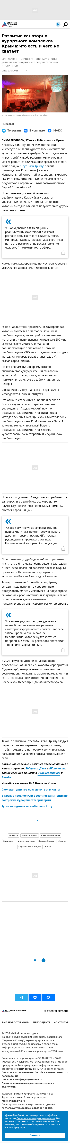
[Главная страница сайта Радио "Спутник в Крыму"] (9, 24)
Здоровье (8, 841)
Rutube (6, 777)
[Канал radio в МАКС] (48, 997)
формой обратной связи (36, 1108)
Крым (48, 846)
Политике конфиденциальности (35, 1119)
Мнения (62, 841)
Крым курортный (26, 841)
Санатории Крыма (50, 835)
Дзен (43, 769)
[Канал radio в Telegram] (21, 997)
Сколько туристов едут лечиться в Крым (31, 790)
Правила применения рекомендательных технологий (28, 1085)
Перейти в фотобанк (39, 115)
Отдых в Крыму (46, 841)
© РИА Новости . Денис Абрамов (15, 115)
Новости (13, 835)
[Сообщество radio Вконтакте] (35, 997)
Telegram (32, 769)
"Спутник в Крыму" (32, 166)
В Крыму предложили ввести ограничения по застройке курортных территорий (35, 798)
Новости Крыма (30, 835)
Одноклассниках (49, 773)
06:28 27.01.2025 (10, 70)
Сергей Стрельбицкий (30, 846)
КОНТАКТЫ (61, 1023)
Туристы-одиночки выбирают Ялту (27, 806)
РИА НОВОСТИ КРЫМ (16, 1023)
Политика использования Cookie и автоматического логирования (35, 1074)
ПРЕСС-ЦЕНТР (41, 1023)
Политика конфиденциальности (22, 1080)
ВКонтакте (57, 769)
